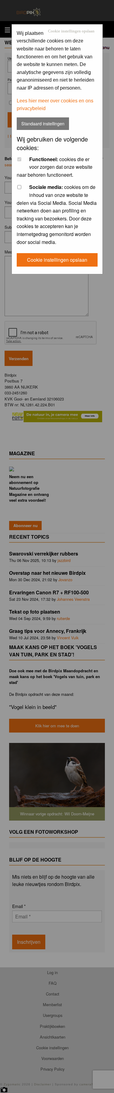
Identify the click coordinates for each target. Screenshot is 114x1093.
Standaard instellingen (42, 123)
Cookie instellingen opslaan (71, 31)
